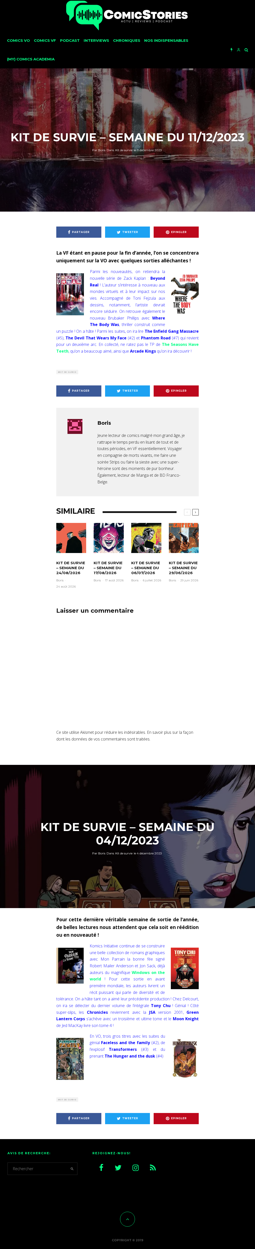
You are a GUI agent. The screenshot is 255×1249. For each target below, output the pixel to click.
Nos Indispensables (166, 40)
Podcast (70, 40)
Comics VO (18, 40)
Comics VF (45, 40)
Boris (98, 150)
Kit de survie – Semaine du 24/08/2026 (70, 567)
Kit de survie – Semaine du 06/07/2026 (145, 567)
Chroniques (126, 40)
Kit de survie (123, 150)
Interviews (96, 40)
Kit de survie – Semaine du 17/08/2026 (108, 567)
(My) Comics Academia (31, 59)
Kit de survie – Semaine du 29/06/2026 (183, 567)
